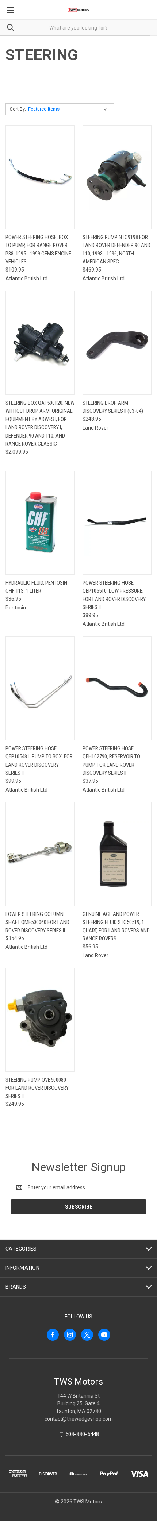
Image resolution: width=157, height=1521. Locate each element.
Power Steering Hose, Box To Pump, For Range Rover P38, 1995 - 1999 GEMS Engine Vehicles (38, 249)
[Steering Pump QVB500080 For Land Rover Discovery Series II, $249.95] (40, 1019)
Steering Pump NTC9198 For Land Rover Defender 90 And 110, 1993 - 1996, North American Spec (116, 249)
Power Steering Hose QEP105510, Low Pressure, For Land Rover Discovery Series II (114, 595)
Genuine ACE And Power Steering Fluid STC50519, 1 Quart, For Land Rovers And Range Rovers (116, 926)
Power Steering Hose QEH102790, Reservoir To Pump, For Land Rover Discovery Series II (111, 761)
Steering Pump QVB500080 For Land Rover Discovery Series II (37, 1088)
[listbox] (69, 109)
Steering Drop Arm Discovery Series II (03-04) (113, 407)
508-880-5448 (82, 1434)
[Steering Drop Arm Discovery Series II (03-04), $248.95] (117, 342)
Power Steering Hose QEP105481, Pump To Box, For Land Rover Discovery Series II (39, 761)
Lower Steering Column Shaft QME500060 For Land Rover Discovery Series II (37, 922)
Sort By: (18, 109)
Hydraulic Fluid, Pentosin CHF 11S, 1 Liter (36, 586)
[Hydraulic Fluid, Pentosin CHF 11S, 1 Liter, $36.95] (40, 522)
